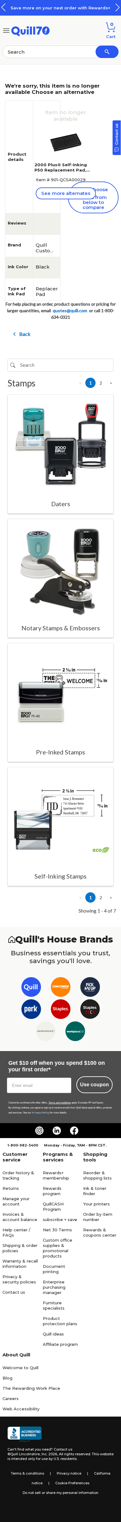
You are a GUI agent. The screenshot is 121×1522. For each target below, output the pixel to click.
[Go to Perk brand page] (31, 1010)
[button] (117, 7)
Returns (10, 1188)
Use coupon (94, 1084)
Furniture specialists (54, 1305)
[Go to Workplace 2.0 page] (75, 1032)
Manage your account (15, 1201)
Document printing (54, 1269)
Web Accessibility (20, 1408)
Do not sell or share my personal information (60, 1492)
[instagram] (39, 1131)
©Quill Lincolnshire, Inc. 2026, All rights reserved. (49, 1454)
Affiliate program (60, 1344)
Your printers (96, 1203)
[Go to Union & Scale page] (45, 1032)
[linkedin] (57, 1131)
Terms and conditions (59, 1102)
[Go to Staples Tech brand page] (90, 1010)
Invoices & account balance (19, 1217)
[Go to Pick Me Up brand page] (90, 988)
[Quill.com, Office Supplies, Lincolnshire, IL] (24, 1434)
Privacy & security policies (19, 1279)
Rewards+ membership (56, 1175)
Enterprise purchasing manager (54, 1287)
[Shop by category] (6, 30)
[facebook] (74, 1131)
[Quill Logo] (30, 30)
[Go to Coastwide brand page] (60, 988)
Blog (7, 1377)
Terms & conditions (27, 1473)
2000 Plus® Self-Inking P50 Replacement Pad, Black (60, 170)
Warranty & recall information (20, 1263)
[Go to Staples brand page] (60, 1010)
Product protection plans (60, 1321)
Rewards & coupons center (99, 1232)
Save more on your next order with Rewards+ (60, 7)
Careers (10, 1398)
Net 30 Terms (57, 1229)
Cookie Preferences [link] (72, 1483)
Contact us (13, 1292)
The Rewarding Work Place (31, 1388)
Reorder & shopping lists (97, 1175)
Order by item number (97, 1217)
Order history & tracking (18, 1175)
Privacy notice (69, 1473)
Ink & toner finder (94, 1191)
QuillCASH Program (53, 1206)
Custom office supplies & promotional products (57, 1248)
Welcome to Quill (20, 1367)
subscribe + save (60, 1219)
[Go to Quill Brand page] (31, 988)
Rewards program (52, 1191)
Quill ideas (53, 1333)
